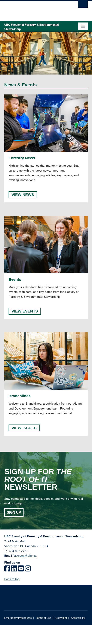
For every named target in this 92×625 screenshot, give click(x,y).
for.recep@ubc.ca (25, 555)
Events (15, 279)
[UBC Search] (83, 5)
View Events (25, 311)
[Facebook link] (7, 570)
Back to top (12, 579)
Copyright (61, 617)
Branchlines (20, 396)
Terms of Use (43, 617)
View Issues (24, 428)
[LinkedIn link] (14, 570)
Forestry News (22, 158)
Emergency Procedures (18, 617)
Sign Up (14, 512)
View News (23, 195)
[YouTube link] (21, 570)
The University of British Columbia (33, 9)
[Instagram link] (28, 570)
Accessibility (78, 617)
